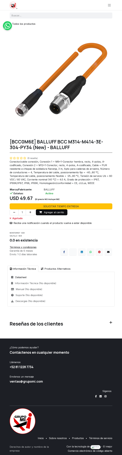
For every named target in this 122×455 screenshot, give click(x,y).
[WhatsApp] (90, 252)
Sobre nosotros (58, 438)
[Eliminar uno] (14, 212)
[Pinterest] (99, 252)
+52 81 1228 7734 (21, 367)
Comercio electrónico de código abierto (90, 450)
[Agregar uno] (30, 212)
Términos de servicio (100, 438)
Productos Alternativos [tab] (57, 268)
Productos (78, 438)
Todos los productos (23, 23)
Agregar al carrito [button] (53, 212)
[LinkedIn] (81, 252)
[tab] (22, 269)
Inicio (41, 438)
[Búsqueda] (108, 15)
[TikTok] (110, 396)
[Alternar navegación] (109, 5)
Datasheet (20, 277)
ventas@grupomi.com (26, 381)
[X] (72, 252)
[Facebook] (64, 252)
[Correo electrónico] (108, 252)
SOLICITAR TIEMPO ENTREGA (61, 206)
